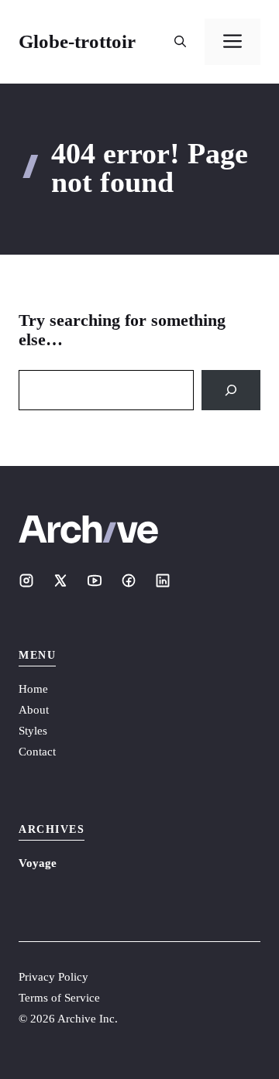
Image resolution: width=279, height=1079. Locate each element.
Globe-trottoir (77, 41)
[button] (180, 42)
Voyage (38, 863)
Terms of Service (59, 998)
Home (33, 689)
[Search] (231, 390)
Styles (33, 730)
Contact (37, 751)
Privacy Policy (53, 977)
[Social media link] (26, 580)
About (34, 710)
